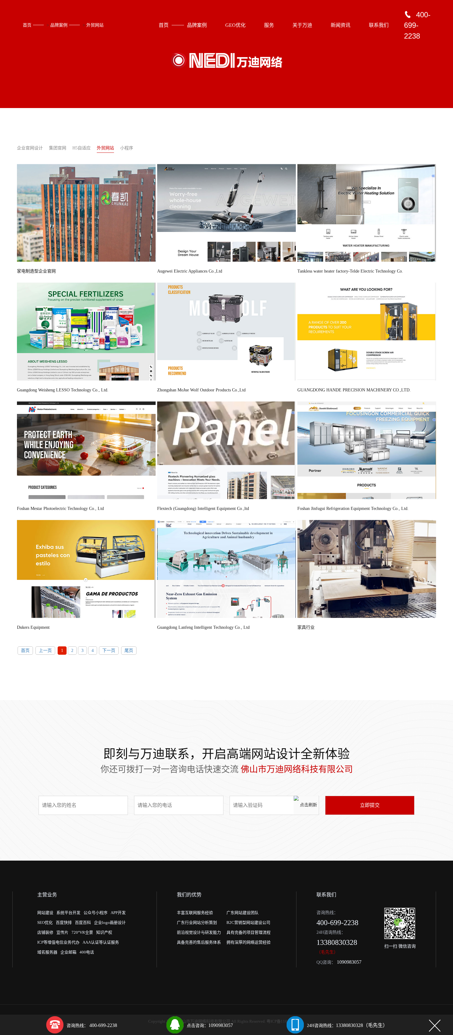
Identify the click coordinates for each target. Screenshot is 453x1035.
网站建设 (45, 912)
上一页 (45, 650)
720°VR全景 (82, 932)
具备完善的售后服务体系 (199, 942)
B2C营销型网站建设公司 (248, 922)
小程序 (126, 148)
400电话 (87, 952)
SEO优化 (45, 922)
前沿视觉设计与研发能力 (199, 932)
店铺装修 (45, 932)
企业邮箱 (68, 952)
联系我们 (379, 25)
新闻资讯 (340, 25)
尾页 (128, 650)
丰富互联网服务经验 (195, 912)
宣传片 (62, 932)
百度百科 (83, 922)
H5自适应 (81, 148)
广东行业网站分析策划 (197, 922)
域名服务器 (47, 952)
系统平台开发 (68, 912)
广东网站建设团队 (242, 912)
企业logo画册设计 (110, 922)
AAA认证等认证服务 (101, 942)
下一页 (108, 650)
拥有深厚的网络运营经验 (248, 942)
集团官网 (57, 148)
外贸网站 (95, 25)
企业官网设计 (30, 148)
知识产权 (104, 932)
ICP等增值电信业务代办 (58, 942)
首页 (27, 25)
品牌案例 (58, 25)
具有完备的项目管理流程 (248, 932)
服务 (269, 25)
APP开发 (118, 912)
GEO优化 (235, 25)
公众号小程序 (96, 912)
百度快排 (64, 922)
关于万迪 (302, 25)
